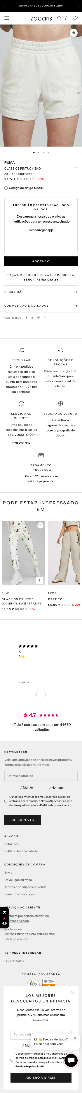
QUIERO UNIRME (41, 1077)
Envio (8, 873)
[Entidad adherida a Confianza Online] (41, 985)
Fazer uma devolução (19, 894)
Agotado (41, 261)
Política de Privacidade (21, 851)
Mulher (30, 1045)
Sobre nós (11, 844)
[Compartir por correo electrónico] (44, 318)
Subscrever (23, 820)
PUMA (9, 162)
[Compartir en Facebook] (26, 318)
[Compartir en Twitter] (32, 318)
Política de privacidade (30, 1066)
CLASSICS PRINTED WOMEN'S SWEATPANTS (22, 601)
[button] (38, 694)
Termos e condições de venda (25, 887)
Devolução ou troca (18, 880)
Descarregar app (41, 230)
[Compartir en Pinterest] (38, 318)
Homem (57, 787)
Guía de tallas (14, 961)
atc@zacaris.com (16, 921)
